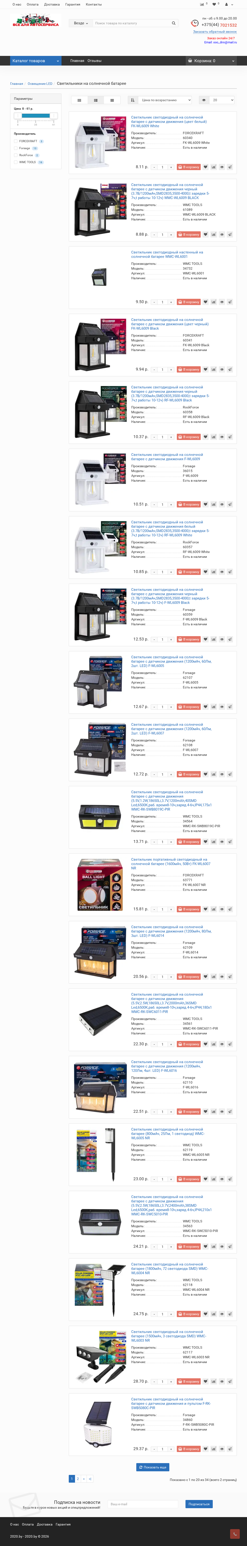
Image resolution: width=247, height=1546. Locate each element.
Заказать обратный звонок (215, 31)
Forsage (27, 148)
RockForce (28, 155)
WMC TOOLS (30, 162)
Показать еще (155, 1467)
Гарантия (72, 4)
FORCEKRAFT (30, 141)
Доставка (52, 4)
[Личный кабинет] (229, 4)
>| (90, 1479)
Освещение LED (40, 84)
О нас (17, 4)
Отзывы (95, 61)
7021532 (219, 25)
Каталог (29, 60)
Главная (77, 61)
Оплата (33, 4)
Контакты (94, 4)
